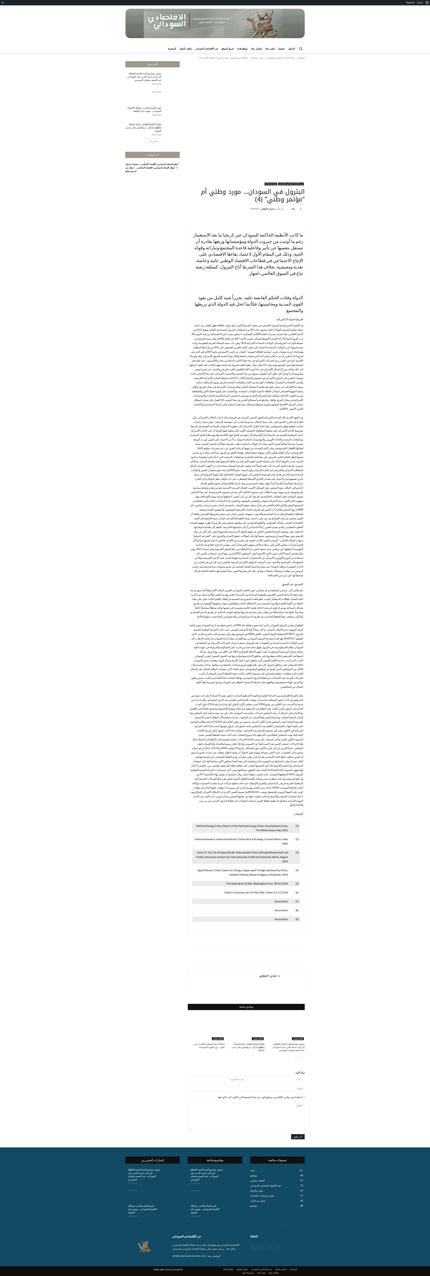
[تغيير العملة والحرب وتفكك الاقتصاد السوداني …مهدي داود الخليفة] (171, 111)
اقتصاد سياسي (298, 1039)
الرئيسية (301, 58)
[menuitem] (427, 2)
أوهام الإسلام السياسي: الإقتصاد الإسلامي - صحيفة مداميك (151, 164)
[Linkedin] (268, 1247)
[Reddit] (260, 1247)
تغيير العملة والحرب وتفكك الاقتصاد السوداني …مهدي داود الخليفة (144, 109)
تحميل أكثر (153, 141)
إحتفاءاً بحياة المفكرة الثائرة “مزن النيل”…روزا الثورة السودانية (209, 1045)
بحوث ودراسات (256, 58)
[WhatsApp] (258, 217)
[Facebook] (282, 217)
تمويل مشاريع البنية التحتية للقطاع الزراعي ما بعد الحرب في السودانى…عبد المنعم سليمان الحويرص (143, 76)
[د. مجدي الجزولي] (286, 209)
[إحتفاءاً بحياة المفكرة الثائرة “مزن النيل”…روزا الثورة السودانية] (206, 1027)
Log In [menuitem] (420, 2)
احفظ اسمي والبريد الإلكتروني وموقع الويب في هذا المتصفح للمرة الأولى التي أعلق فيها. (260, 1097)
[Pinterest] (266, 217)
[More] (250, 217)
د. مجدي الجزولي (269, 209)
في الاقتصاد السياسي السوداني (280, 58)
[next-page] (297, 1058)
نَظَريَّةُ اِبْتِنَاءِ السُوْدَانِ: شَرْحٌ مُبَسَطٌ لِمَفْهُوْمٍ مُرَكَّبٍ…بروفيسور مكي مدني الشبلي (143, 127)
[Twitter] (274, 217)
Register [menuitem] (410, 2)
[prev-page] (301, 1058)
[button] (301, 49)
